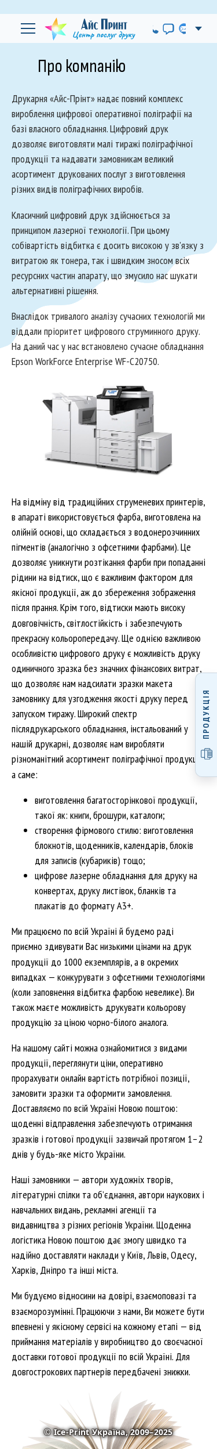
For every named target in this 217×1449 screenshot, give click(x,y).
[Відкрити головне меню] (28, 28)
